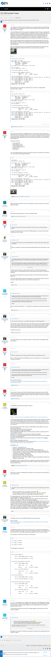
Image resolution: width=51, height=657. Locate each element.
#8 (49, 289)
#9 (49, 315)
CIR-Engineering (4, 256)
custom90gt (4, 293)
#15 (49, 470)
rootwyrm (5, 407)
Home (46, 645)
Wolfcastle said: (14, 240)
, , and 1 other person (22, 196)
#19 (49, 600)
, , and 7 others (20, 465)
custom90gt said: (15, 318)
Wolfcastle (4, 28)
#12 (49, 363)
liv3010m (5, 240)
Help (43, 645)
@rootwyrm (12, 602)
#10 (49, 337)
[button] (2, 9)
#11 (49, 348)
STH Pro (2, 645)
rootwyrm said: (14, 617)
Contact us (28, 645)
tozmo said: (14, 224)
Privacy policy (39, 645)
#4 (49, 211)
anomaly (5, 531)
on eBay (30, 508)
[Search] (49, 9)
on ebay (25, 306)
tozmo (4, 205)
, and (19, 216)
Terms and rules (34, 645)
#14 (49, 403)
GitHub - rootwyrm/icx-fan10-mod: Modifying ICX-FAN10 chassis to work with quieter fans (29, 417)
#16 (49, 481)
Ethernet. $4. (12, 439)
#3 (49, 201)
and (18, 126)
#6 (49, 236)
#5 (49, 221)
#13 (49, 390)
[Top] (48, 646)
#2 (49, 131)
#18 (49, 527)
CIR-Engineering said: (15, 293)
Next (6, 21)
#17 (49, 516)
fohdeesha (4, 214)
